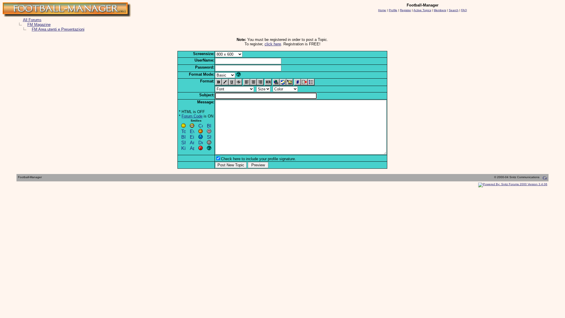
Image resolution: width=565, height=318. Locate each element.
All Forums (32, 20)
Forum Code (192, 116)
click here (273, 44)
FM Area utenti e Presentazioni (58, 29)
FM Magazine (39, 24)
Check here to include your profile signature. (258, 159)
